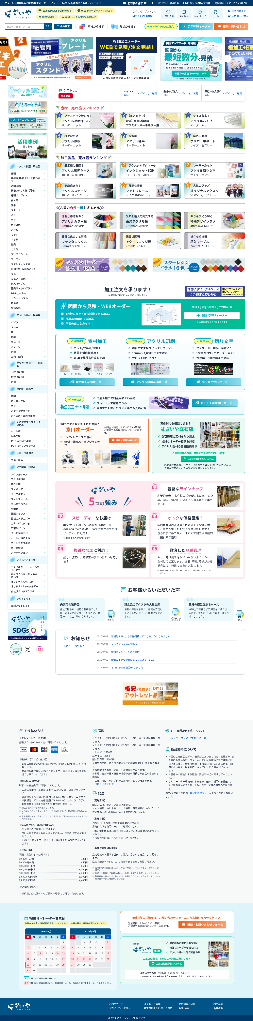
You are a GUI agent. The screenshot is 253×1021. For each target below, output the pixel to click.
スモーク (16, 210)
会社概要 (218, 1008)
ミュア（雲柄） (19, 278)
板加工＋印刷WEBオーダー (218, 403)
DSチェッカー (18, 293)
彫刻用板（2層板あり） (23, 268)
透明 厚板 (16, 185)
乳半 (13, 205)
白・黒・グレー (19, 401)
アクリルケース (19, 474)
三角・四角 (17, 356)
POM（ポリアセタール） (24, 445)
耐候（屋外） (18, 376)
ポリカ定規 (17, 547)
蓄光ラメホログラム (21, 288)
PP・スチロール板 (21, 440)
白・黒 (14, 200)
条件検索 (65, 26)
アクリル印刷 (18, 479)
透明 (13, 173)
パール (14, 229)
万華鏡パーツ (18, 528)
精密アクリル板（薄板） (24, 190)
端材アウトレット (20, 605)
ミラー (14, 215)
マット (14, 234)
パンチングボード (20, 410)
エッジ (14, 239)
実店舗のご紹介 (187, 1003)
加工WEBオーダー (199, 26)
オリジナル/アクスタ (22, 581)
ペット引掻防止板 (20, 538)
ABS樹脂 (16, 435)
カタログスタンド (20, 523)
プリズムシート (19, 254)
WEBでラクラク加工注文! (161, 26)
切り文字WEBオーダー (216, 382)
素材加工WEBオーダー (90, 382)
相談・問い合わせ (234, 26)
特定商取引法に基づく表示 (158, 1008)
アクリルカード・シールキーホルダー (26, 568)
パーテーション (19, 552)
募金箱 (14, 508)
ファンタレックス (20, 263)
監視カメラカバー (20, 518)
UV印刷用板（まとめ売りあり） (25, 179)
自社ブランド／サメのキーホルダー (25, 575)
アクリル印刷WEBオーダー (153, 382)
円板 (13, 337)
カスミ (14, 249)
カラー (14, 219)
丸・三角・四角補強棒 (23, 415)
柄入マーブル (18, 283)
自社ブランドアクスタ (23, 591)
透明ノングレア (19, 195)
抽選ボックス (18, 513)
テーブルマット (19, 494)
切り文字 (16, 484)
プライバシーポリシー (121, 1008)
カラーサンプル (19, 298)
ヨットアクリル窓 (20, 543)
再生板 (14, 303)
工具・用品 (17, 460)
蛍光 (13, 244)
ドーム (14, 327)
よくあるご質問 (152, 1003)
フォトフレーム (19, 499)
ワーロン (16, 259)
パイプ (14, 322)
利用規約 (218, 1003)
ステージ (16, 346)
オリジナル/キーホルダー (24, 586)
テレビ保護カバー (20, 533)
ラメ (13, 273)
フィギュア (17, 489)
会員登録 (65, 96)
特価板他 (16, 307)
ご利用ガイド (116, 1003)
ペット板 (16, 431)
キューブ (15, 341)
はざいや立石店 (177, 428)
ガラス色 (16, 224)
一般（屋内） (18, 371)
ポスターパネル (19, 503)
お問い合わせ (137, 3)
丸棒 (13, 351)
